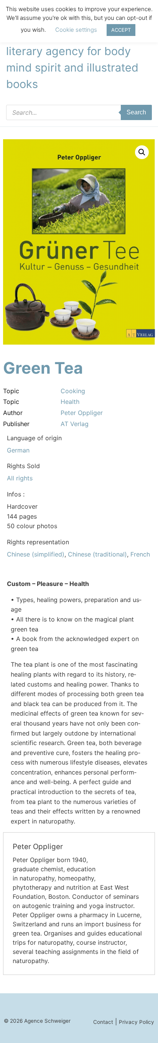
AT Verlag (75, 424)
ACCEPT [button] (121, 30)
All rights (20, 478)
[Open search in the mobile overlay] (79, 112)
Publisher (16, 424)
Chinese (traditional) (97, 554)
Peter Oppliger (82, 413)
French (140, 554)
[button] (142, 152)
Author (13, 413)
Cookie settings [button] (76, 29)
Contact (103, 1022)
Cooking (73, 391)
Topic (11, 391)
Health (70, 401)
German (18, 450)
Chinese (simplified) (35, 554)
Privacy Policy (136, 1022)
